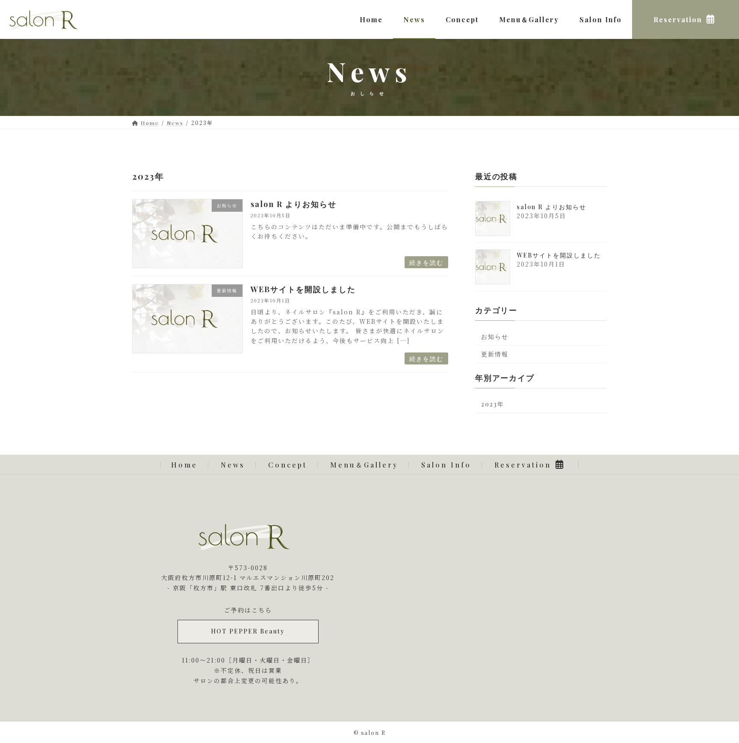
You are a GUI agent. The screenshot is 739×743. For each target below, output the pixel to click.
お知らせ (494, 337)
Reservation (522, 464)
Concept (287, 464)
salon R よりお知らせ (294, 204)
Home (184, 464)
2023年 (492, 404)
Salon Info (446, 464)
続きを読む (426, 262)
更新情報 (494, 354)
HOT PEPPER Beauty (248, 631)
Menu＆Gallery (364, 464)
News (233, 464)
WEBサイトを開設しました (303, 289)
